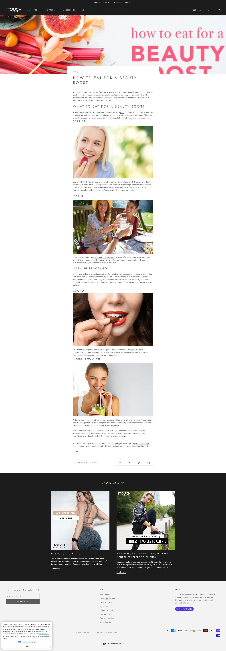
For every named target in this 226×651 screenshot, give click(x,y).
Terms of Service (107, 618)
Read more (55, 569)
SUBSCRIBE (22, 601)
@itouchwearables (141, 443)
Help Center (104, 595)
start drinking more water (104, 257)
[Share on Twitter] (129, 462)
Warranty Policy (106, 614)
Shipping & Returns (107, 598)
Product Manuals (106, 610)
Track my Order (106, 602)
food (122, 112)
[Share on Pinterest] (139, 462)
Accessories (69, 10)
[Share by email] (148, 462)
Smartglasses (52, 10)
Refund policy (105, 622)
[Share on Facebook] (120, 462)
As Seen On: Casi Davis (67, 553)
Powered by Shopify (108, 633)
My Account (105, 606)
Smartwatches (34, 10)
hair (122, 115)
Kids (82, 10)
